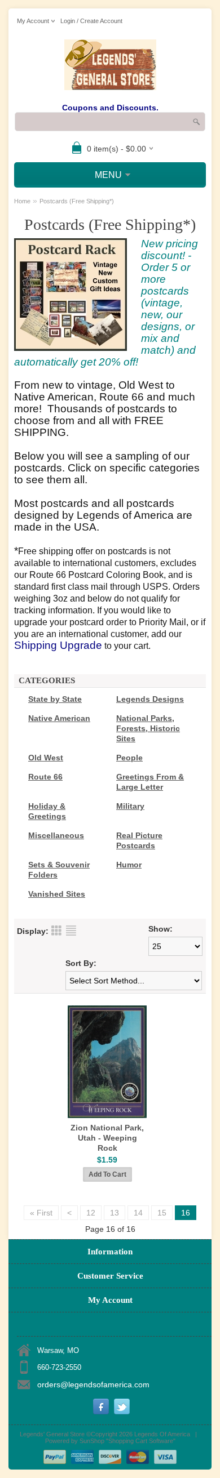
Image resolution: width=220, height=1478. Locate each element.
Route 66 (45, 776)
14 (138, 1212)
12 (90, 1212)
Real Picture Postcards (139, 840)
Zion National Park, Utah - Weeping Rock (107, 1137)
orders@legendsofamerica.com (93, 1384)
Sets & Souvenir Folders (59, 869)
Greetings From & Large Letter (150, 781)
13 (114, 1212)
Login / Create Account (91, 20)
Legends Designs (150, 699)
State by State (55, 699)
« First (41, 1212)
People (129, 757)
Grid (56, 930)
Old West (45, 757)
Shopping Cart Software (140, 1440)
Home (22, 201)
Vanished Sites (56, 893)
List (71, 930)
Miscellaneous (56, 835)
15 (161, 1212)
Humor (129, 864)
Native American (59, 718)
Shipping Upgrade (58, 645)
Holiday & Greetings (47, 811)
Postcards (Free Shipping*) (76, 201)
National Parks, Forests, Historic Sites (148, 728)
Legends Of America (162, 1434)
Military (130, 806)
